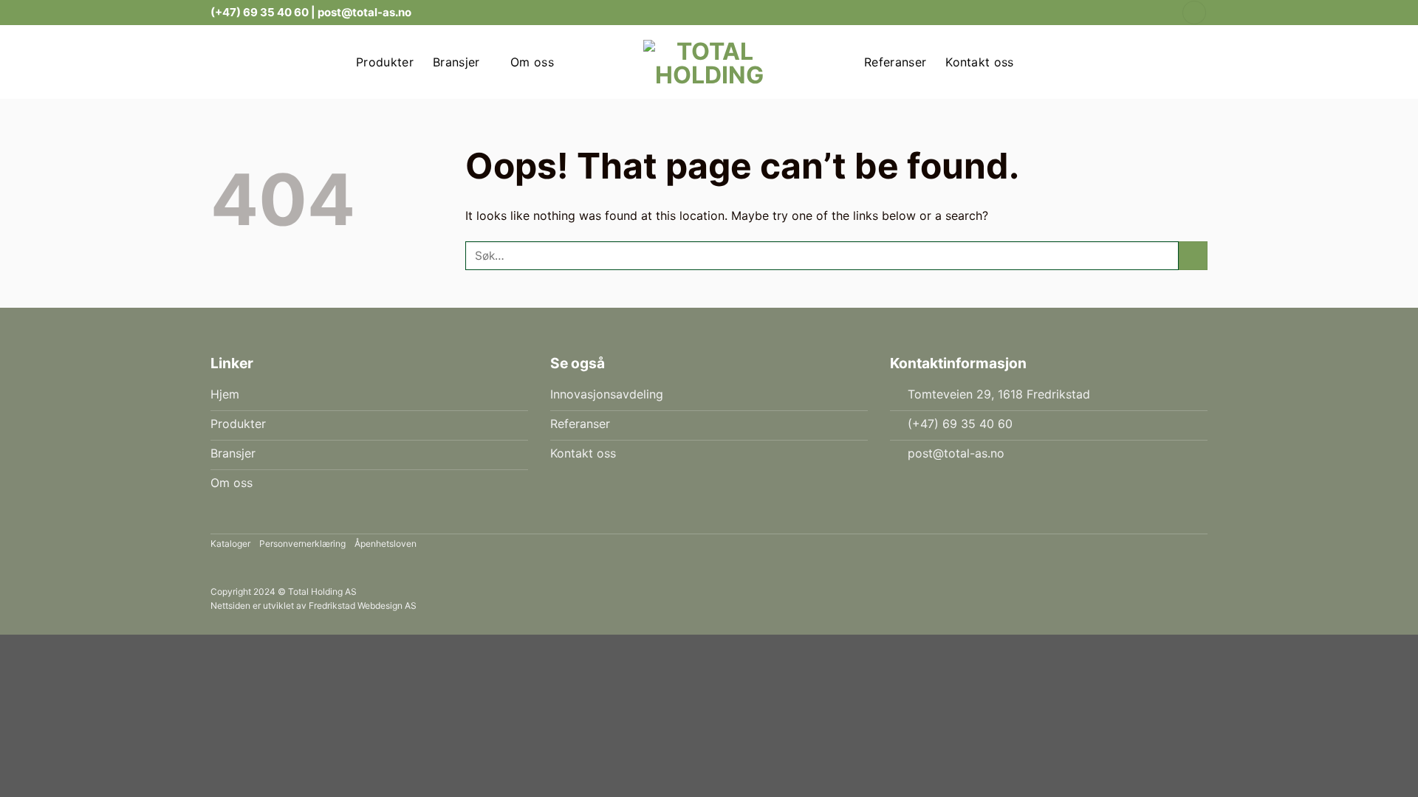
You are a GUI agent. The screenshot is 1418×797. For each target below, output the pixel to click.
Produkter (385, 62)
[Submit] (1193, 255)
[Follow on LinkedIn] (1160, 12)
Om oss (532, 62)
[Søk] (1194, 13)
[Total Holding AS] (709, 62)
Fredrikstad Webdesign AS (363, 605)
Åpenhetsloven (385, 543)
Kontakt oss (979, 62)
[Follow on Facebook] (1146, 12)
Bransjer (456, 62)
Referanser (895, 62)
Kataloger (230, 543)
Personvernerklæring (302, 543)
